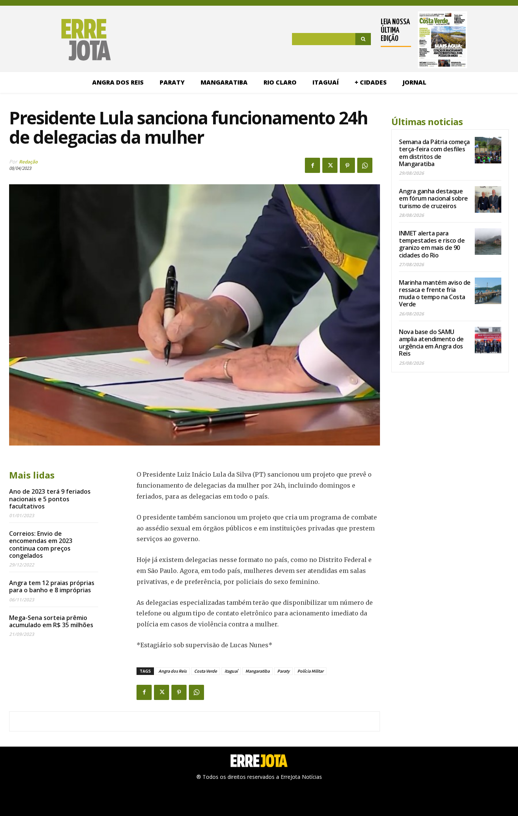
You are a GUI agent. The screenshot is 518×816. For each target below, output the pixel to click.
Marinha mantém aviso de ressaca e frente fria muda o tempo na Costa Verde (435, 293)
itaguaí (231, 671)
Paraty (283, 671)
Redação (28, 161)
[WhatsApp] (364, 165)
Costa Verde (205, 671)
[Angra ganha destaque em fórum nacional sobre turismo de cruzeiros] (488, 199)
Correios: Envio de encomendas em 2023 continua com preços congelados (40, 544)
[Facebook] (312, 165)
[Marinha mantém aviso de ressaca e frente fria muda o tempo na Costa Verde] (488, 291)
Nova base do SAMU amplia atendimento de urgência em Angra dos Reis (431, 343)
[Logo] (60, 40)
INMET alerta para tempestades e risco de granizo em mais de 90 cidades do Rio (432, 244)
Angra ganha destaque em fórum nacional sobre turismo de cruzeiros (433, 198)
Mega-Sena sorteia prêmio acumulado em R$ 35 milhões (51, 621)
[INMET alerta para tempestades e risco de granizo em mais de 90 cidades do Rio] (488, 241)
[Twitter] (329, 165)
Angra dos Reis (173, 671)
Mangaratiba (257, 671)
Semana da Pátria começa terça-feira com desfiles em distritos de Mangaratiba (434, 153)
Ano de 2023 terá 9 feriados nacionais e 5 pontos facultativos (50, 498)
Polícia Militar (310, 671)
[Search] (363, 39)
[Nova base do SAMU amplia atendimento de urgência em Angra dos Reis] (488, 340)
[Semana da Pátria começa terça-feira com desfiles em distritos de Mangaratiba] (488, 150)
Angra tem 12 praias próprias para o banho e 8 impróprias (51, 586)
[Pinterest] (347, 165)
